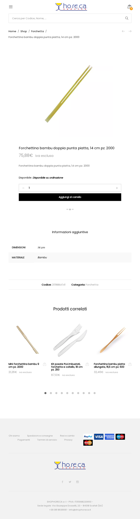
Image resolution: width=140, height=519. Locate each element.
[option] (70, 94)
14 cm (41, 247)
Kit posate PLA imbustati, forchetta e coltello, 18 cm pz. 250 (67, 366)
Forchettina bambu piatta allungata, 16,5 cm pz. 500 (109, 365)
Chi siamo (14, 435)
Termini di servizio (47, 439)
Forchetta (92, 284)
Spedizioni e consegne (40, 435)
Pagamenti (24, 439)
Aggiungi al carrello (70, 197)
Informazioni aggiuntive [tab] (70, 232)
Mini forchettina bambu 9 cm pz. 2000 (24, 365)
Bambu (42, 257)
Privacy (68, 439)
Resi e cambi (67, 435)
